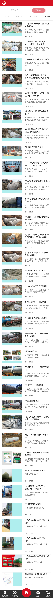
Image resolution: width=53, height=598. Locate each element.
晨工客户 (14, 10)
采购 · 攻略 (20, 17)
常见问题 (33, 17)
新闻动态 (39, 10)
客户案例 (46, 17)
